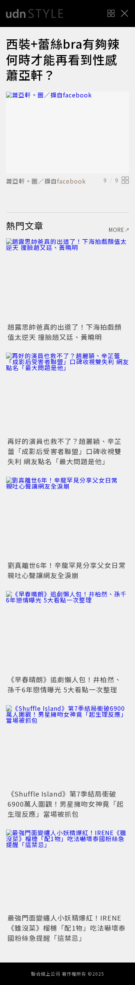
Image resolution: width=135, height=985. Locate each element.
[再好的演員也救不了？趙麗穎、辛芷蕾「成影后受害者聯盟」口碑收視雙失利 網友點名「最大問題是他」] (67, 394)
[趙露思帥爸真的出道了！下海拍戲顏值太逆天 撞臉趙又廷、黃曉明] (67, 279)
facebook (71, 180)
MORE (116, 229)
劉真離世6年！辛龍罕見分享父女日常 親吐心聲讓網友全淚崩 (70, 570)
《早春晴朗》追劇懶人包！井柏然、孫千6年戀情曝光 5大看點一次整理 (65, 684)
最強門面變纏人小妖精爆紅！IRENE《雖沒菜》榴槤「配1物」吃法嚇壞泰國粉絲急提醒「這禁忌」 (67, 928)
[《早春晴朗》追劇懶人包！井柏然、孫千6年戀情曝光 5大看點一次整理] (67, 632)
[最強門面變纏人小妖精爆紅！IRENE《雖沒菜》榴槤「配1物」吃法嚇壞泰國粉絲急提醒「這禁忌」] (67, 871)
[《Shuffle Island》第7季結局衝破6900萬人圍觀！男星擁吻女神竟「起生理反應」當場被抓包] (67, 746)
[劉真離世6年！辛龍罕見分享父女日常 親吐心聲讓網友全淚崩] (67, 518)
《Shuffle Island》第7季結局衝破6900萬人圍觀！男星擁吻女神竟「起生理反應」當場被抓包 (66, 804)
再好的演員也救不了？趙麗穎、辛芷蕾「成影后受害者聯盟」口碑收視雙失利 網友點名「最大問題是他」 (65, 451)
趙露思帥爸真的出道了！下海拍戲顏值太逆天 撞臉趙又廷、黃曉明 (65, 332)
